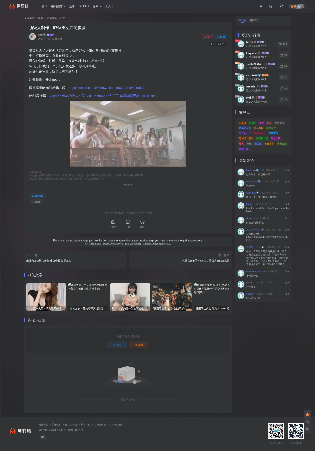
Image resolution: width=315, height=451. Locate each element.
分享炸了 (251, 286)
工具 (108, 6)
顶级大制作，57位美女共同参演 (57, 27)
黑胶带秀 (273, 133)
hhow (249, 204)
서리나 (242, 122)
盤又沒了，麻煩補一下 (258, 174)
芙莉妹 (30, 18)
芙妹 (40, 35)
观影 (72, 6)
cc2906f (250, 293)
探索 (95, 6)
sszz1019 (252, 75)
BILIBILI (84, 6)
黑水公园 (276, 138)
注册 (140, 345)
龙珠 (269, 122)
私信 (222, 36)
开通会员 (299, 6)
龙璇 (261, 122)
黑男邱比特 (262, 138)
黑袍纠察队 (260, 133)
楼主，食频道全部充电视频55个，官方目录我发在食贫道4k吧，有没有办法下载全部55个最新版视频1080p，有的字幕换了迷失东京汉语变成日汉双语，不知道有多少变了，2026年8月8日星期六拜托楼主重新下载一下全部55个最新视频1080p (267, 258)
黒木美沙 (271, 128)
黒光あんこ (245, 133)
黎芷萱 (258, 143)
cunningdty (251, 181)
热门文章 (255, 20)
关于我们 (56, 424)
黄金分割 (282, 143)
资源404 (250, 185)
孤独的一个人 (253, 229)
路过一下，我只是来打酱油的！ (262, 196)
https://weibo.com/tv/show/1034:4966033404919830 (107, 87)
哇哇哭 (250, 97)
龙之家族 (279, 122)
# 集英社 (36, 201)
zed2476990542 (255, 64)
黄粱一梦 (243, 149)
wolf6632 (251, 192)
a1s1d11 (251, 86)
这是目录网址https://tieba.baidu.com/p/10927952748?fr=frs (267, 237)
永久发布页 (71, 424)
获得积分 (85, 424)
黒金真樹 (258, 128)
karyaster (252, 53)
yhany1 (250, 282)
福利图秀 (57, 6)
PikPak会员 (116, 424)
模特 (248, 218)
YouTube (51, 18)
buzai (249, 42)
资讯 (44, 6)
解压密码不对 (253, 298)
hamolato (251, 170)
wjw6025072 (252, 271)
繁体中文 (43, 424)
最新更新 (243, 20)
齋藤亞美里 (245, 128)
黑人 (241, 143)
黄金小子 (269, 143)
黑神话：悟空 (246, 138)
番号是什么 (252, 275)
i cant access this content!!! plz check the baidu (267, 210)
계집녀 (252, 122)
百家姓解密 (100, 424)
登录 (119, 345)
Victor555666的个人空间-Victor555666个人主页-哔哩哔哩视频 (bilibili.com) (103, 95)
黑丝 (249, 143)
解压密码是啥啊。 (255, 222)
